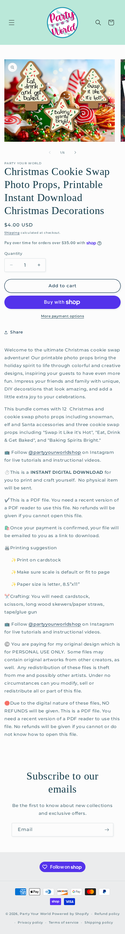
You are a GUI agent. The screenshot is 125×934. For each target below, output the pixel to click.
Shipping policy (99, 922)
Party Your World (35, 914)
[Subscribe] (106, 830)
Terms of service (64, 922)
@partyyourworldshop (54, 452)
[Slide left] (49, 152)
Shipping (12, 233)
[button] (11, 22)
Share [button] (16, 332)
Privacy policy (30, 922)
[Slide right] (75, 152)
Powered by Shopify (70, 914)
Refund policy (106, 914)
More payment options (62, 316)
